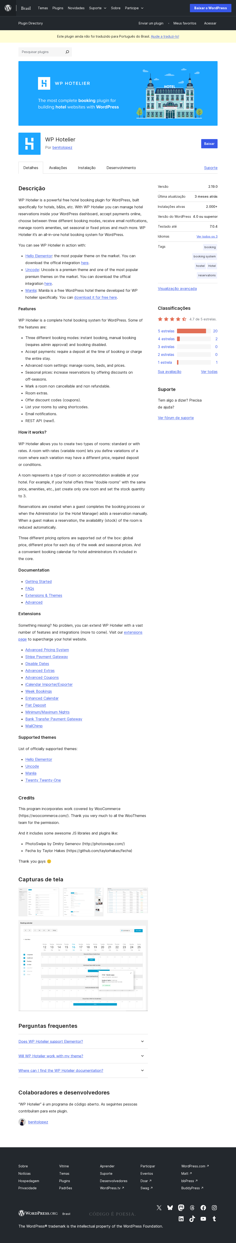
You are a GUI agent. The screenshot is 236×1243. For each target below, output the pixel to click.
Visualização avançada (177, 288)
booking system (205, 256)
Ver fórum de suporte (176, 417)
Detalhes (30, 167)
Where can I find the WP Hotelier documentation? (60, 1070)
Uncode (32, 269)
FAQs (29, 588)
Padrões (65, 1188)
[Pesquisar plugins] (67, 52)
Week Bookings (38, 691)
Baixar (209, 144)
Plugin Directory (30, 23)
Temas (64, 1173)
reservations (207, 275)
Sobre (23, 1166)
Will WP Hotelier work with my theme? (50, 1056)
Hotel (212, 266)
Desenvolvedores (113, 1181)
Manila (30, 290)
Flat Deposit (35, 705)
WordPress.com (195, 1166)
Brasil (66, 1214)
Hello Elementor (38, 255)
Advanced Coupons (42, 677)
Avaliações (58, 167)
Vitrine (64, 1166)
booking (210, 247)
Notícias (24, 1173)
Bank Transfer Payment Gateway (53, 719)
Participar (148, 1166)
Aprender (107, 1166)
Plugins (64, 1181)
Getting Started (38, 581)
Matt (186, 1173)
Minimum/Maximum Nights (47, 712)
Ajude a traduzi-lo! (165, 36)
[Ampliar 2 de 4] (97, 893)
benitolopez (62, 147)
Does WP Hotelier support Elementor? (50, 1041)
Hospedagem (28, 1181)
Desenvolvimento (121, 167)
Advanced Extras (40, 670)
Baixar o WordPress (210, 8)
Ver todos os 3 (207, 236)
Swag (147, 1188)
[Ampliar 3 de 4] (141, 893)
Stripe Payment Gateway (46, 656)
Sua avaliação (169, 371)
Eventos (147, 1173)
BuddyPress (192, 1188)
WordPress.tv (112, 1188)
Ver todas (209, 371)
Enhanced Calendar (42, 698)
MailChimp (34, 726)
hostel (200, 266)
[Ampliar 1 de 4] (53, 893)
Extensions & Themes (43, 595)
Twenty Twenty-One (43, 780)
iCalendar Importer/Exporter (49, 684)
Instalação (87, 167)
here (84, 262)
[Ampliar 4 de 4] (141, 926)
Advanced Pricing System (47, 649)
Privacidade (27, 1188)
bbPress (189, 1181)
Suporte (211, 167)
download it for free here (95, 297)
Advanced (34, 602)
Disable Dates (37, 663)
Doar (146, 1181)
